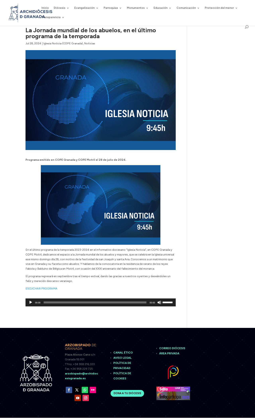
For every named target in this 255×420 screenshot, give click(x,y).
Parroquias (111, 8)
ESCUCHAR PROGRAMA (41, 288)
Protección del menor (219, 8)
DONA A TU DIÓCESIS (127, 393)
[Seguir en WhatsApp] (85, 390)
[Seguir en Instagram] (85, 398)
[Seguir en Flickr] (93, 390)
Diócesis (59, 8)
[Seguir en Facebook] (69, 390)
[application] (101, 302)
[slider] (168, 302)
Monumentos (136, 8)
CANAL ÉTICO (123, 352)
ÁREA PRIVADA (169, 353)
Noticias (89, 43)
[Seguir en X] (77, 390)
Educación (161, 8)
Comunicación (186, 8)
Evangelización (84, 8)
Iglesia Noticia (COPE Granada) (63, 43)
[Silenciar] (159, 302)
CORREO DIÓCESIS (172, 348)
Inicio (45, 8)
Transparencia (51, 17)
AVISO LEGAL (122, 358)
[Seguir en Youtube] (78, 398)
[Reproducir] (31, 302)
